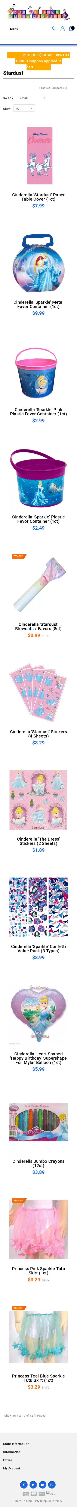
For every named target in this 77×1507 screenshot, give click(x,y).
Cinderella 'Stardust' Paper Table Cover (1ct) (38, 197)
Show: (7, 108)
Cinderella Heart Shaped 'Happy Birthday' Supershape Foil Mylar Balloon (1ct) (38, 1058)
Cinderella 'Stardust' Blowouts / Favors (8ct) (38, 626)
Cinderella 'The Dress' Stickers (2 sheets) (38, 841)
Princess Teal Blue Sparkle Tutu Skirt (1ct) (38, 1378)
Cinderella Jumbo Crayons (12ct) (38, 1163)
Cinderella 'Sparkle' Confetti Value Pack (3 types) (38, 948)
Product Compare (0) (53, 88)
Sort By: (8, 98)
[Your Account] (62, 28)
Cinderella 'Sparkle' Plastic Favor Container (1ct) (38, 519)
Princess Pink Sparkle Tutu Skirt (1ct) (38, 1270)
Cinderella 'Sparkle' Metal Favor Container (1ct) (38, 304)
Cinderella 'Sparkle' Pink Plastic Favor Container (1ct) (38, 411)
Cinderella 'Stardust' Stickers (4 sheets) (38, 734)
